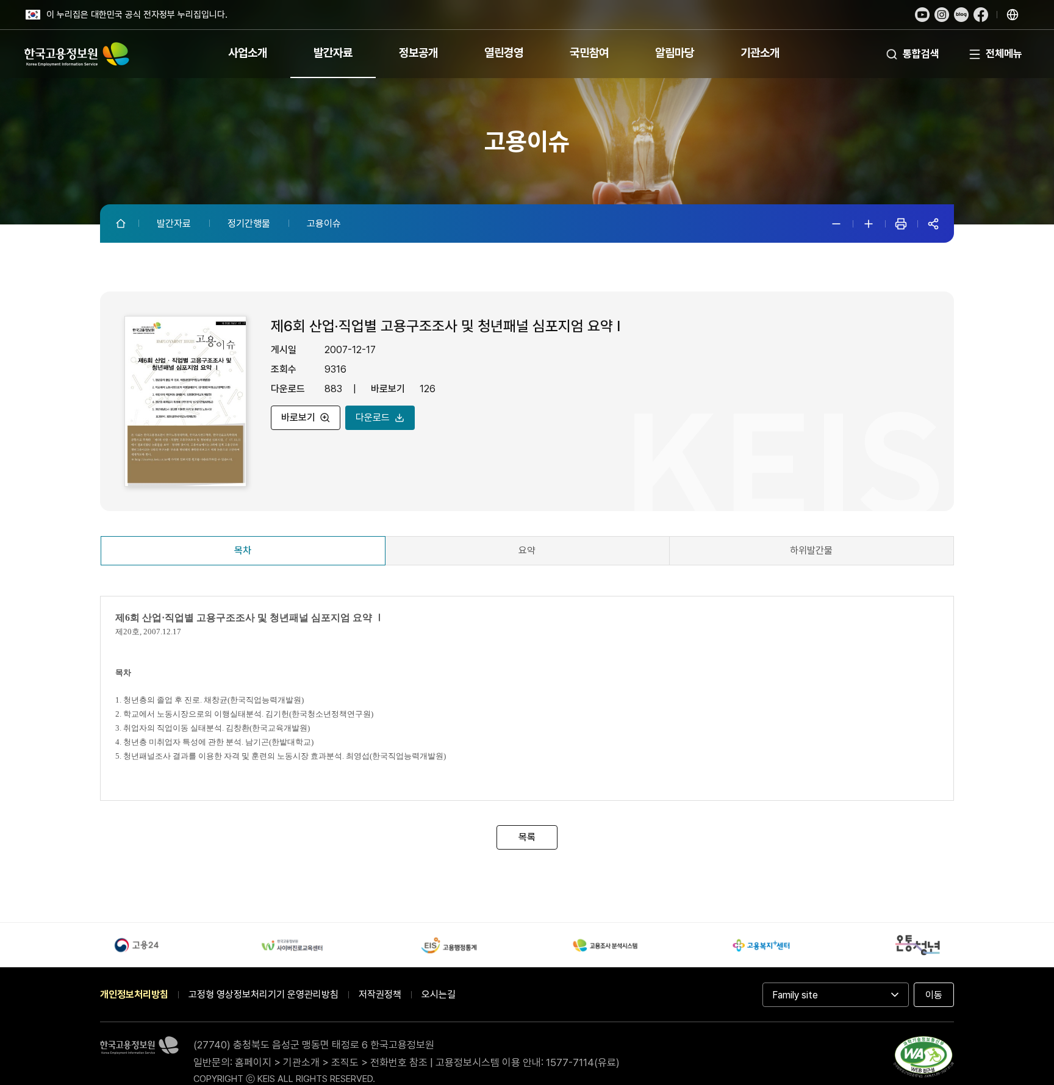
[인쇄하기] (901, 224)
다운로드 (373, 417)
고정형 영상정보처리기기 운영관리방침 (263, 994)
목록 (527, 837)
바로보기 (298, 417)
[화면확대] (868, 224)
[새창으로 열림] (922, 14)
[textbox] (527, 700)
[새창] (923, 1059)
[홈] (122, 223)
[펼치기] (1012, 15)
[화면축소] (836, 224)
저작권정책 (380, 994)
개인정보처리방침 (134, 994)
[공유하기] (933, 224)
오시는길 (438, 994)
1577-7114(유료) (583, 1062)
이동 (933, 995)
